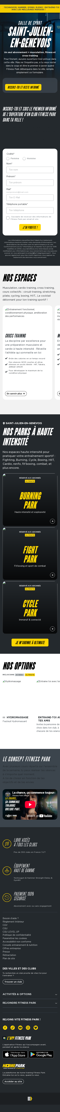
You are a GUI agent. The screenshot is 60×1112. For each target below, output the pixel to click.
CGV (5, 925)
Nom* (9, 163)
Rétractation (9, 955)
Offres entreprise (12, 948)
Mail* (8, 189)
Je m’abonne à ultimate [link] (30, 643)
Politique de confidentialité (17, 935)
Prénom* (11, 176)
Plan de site (9, 958)
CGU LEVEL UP (11, 932)
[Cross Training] (27, 352)
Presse (6, 952)
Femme (15, 158)
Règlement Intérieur (13, 922)
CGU (5, 928)
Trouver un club (13, 982)
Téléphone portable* (17, 204)
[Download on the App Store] (15, 1054)
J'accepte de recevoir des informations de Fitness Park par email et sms (31, 217)
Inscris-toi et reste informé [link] (23, 87)
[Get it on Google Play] (41, 1054)
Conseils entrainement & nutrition (20, 945)
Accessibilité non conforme (17, 942)
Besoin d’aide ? (11, 918)
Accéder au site (13, 1081)
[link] (5, 1027)
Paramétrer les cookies (15, 938)
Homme (31, 158)
